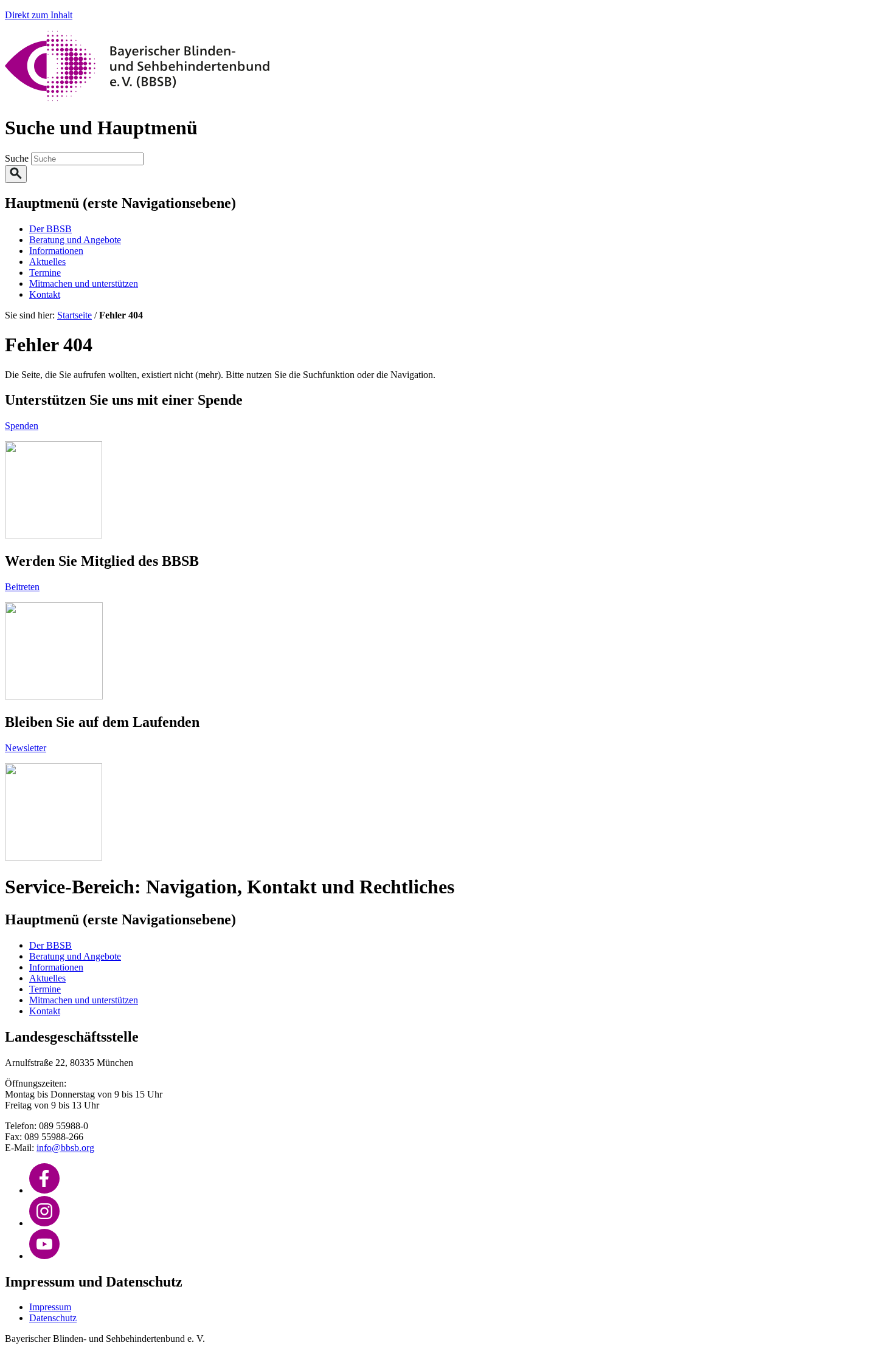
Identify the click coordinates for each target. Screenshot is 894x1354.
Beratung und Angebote (75, 240)
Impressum (50, 1307)
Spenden (21, 426)
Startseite (74, 315)
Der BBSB (50, 229)
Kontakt (44, 294)
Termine (45, 272)
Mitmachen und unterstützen (83, 283)
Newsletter (25, 748)
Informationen (56, 251)
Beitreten (22, 587)
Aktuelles (47, 261)
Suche (18, 158)
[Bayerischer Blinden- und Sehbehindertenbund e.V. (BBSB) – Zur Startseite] (137, 98)
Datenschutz (53, 1318)
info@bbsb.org (65, 1148)
